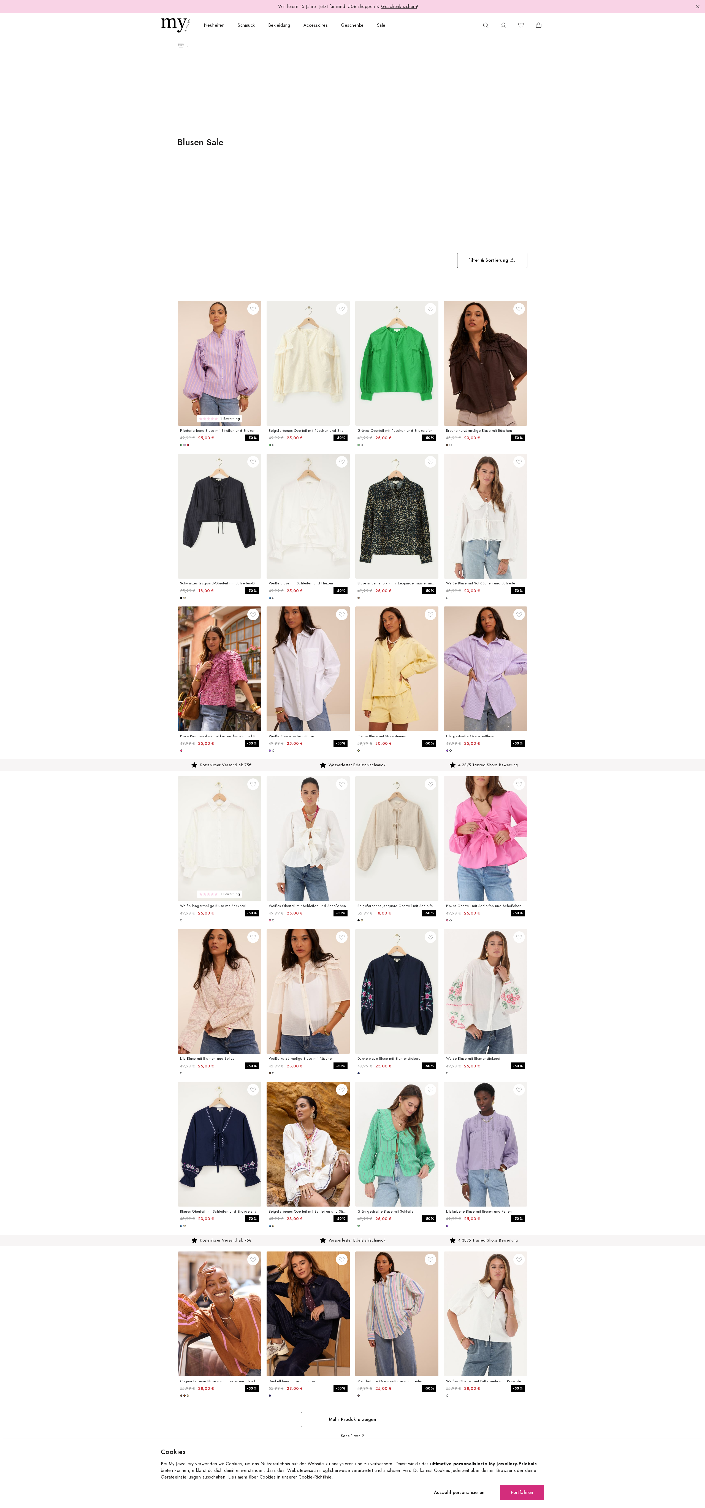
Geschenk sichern (399, 6)
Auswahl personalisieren (459, 1492)
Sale (381, 25)
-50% (252, 437)
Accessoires (315, 25)
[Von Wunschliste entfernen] (253, 309)
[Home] (181, 45)
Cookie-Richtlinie (315, 1477)
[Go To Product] (219, 363)
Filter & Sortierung (488, 260)
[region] (352, 765)
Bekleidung (279, 25)
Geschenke (352, 25)
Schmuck (246, 25)
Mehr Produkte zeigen (352, 1419)
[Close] (698, 6)
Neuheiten (214, 25)
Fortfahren (522, 1492)
